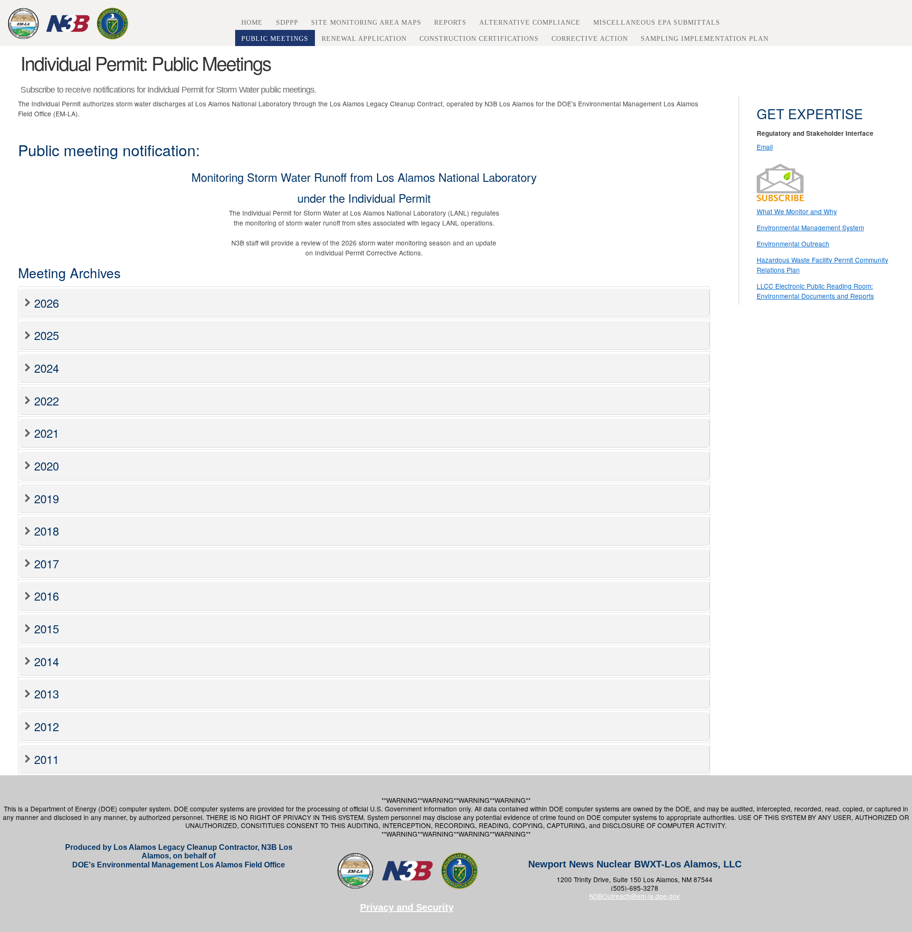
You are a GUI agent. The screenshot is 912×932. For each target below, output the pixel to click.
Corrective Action (589, 38)
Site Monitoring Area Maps (366, 22)
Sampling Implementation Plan (705, 38)
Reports (450, 22)
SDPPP (287, 22)
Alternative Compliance (529, 22)
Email (765, 146)
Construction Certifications (479, 38)
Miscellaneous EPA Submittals (656, 22)
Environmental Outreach (793, 243)
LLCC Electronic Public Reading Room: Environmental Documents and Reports (815, 291)
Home (252, 22)
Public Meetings (274, 38)
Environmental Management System (810, 227)
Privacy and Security (407, 907)
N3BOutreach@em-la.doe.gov (634, 896)
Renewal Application (364, 38)
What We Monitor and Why (797, 211)
